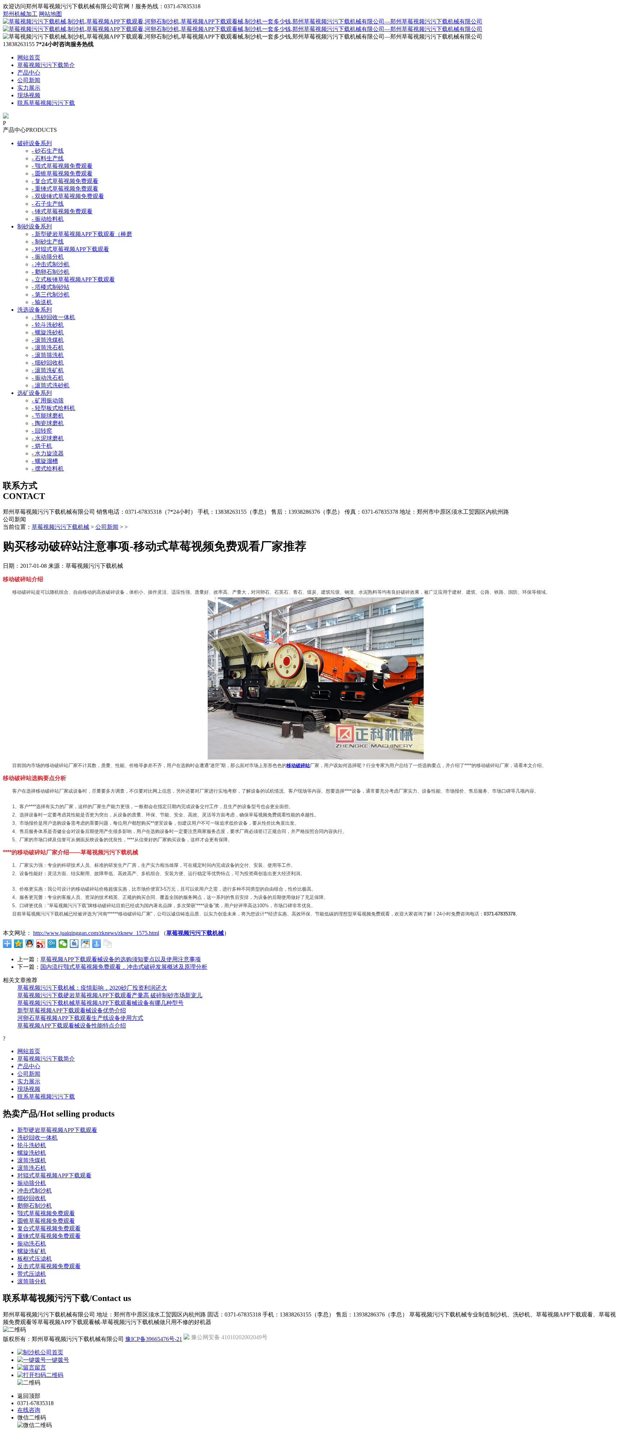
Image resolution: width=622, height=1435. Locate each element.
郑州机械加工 (20, 14)
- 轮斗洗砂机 (48, 325)
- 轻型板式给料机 (53, 408)
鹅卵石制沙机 (34, 1206)
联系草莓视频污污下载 (46, 103)
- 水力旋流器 (48, 453)
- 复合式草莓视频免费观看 (65, 181)
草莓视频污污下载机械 (60, 527)
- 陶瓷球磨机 (48, 423)
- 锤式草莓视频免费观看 (62, 211)
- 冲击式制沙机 (50, 264)
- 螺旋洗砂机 (48, 332)
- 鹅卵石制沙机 (50, 272)
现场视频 (28, 95)
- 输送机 (42, 302)
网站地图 (50, 14)
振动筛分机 (31, 1183)
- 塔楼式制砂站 (50, 287)
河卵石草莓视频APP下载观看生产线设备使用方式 (80, 1018)
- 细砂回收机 (48, 363)
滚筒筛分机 (31, 1281)
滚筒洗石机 (31, 1168)
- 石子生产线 (48, 204)
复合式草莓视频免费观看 (49, 1228)
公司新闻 (28, 80)
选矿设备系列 (34, 393)
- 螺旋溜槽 (45, 461)
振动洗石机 (31, 1243)
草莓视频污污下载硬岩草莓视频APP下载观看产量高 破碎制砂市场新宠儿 (109, 995)
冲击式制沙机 (34, 1190)
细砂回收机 (31, 1198)
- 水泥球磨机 (48, 438)
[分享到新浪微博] (40, 943)
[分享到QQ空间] (18, 943)
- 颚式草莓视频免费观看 (62, 166)
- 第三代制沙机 (50, 294)
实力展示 (28, 88)
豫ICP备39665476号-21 (153, 1339)
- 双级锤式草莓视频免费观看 (68, 196)
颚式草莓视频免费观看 (46, 1213)
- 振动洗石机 (48, 378)
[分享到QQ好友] (29, 943)
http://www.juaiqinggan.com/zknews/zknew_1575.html (96, 933)
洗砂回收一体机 (37, 1138)
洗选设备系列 (34, 310)
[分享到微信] (63, 943)
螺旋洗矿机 (31, 1251)
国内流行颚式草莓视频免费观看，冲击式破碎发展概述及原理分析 (123, 967)
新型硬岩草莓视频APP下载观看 (57, 1130)
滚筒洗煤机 (31, 1160)
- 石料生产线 (48, 158)
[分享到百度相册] (85, 943)
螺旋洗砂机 (31, 1153)
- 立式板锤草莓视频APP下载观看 (73, 279)
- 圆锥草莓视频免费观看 (62, 173)
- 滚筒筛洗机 (48, 355)
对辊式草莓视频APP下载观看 (54, 1175)
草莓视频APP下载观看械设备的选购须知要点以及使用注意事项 (120, 959)
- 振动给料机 (48, 219)
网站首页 (28, 57)
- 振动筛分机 (48, 257)
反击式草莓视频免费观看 (49, 1266)
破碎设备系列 (34, 143)
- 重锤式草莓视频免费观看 (65, 189)
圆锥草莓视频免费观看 (46, 1221)
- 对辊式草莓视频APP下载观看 (70, 249)
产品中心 (28, 73)
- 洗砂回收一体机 (53, 317)
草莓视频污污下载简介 (46, 65)
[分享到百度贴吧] (74, 943)
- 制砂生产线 (48, 242)
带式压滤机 (31, 1274)
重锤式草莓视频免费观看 (49, 1236)
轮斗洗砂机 (31, 1145)
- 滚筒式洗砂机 (50, 385)
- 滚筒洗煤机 (48, 340)
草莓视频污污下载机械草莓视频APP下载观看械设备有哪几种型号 (100, 1003)
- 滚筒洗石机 (48, 347)
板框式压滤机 (34, 1259)
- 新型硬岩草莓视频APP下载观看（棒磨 (82, 234)
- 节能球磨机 (48, 416)
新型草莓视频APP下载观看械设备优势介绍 (71, 1010)
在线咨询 (28, 1410)
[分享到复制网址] (107, 943)
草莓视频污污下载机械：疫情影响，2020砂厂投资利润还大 (92, 988)
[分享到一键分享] (96, 943)
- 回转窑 (42, 431)
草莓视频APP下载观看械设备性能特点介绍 (71, 1025)
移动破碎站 (298, 765)
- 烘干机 (42, 446)
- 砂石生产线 (48, 151)
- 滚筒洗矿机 (48, 370)
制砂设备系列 (34, 226)
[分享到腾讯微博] (52, 943)
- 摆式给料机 (48, 468)
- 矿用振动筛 (48, 400)
